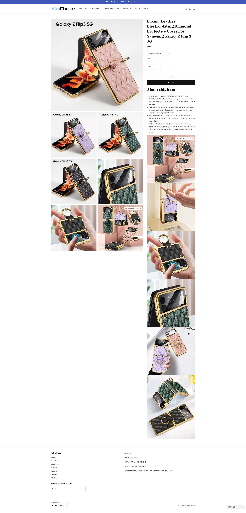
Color (148, 58)
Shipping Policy (55, 464)
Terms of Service (55, 461)
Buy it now (171, 82)
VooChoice (184, 505)
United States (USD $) (58, 506)
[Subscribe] (83, 489)
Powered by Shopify (191, 505)
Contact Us (54, 474)
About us (53, 457)
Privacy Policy (55, 468)
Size (148, 50)
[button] (186, 9)
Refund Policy (54, 471)
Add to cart (171, 77)
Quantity (149, 66)
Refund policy (54, 478)
